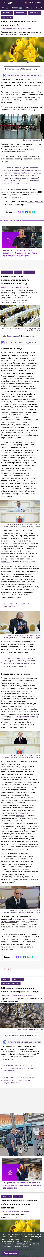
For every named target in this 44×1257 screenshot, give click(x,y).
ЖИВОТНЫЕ (34, 12)
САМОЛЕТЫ (7, 17)
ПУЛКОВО (6, 12)
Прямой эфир (35, 3)
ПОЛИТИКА (7, 272)
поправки (20, 816)
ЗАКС (18, 272)
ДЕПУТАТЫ (29, 272)
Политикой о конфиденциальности (17, 1246)
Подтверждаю (10, 1253)
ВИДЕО (5, 979)
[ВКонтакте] (26, 212)
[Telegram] (23, 212)
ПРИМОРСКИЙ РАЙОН (10, 983)
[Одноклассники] (30, 212)
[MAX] (19, 212)
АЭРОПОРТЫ (20, 12)
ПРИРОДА (6, 1196)
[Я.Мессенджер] (33, 212)
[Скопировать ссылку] (37, 212)
